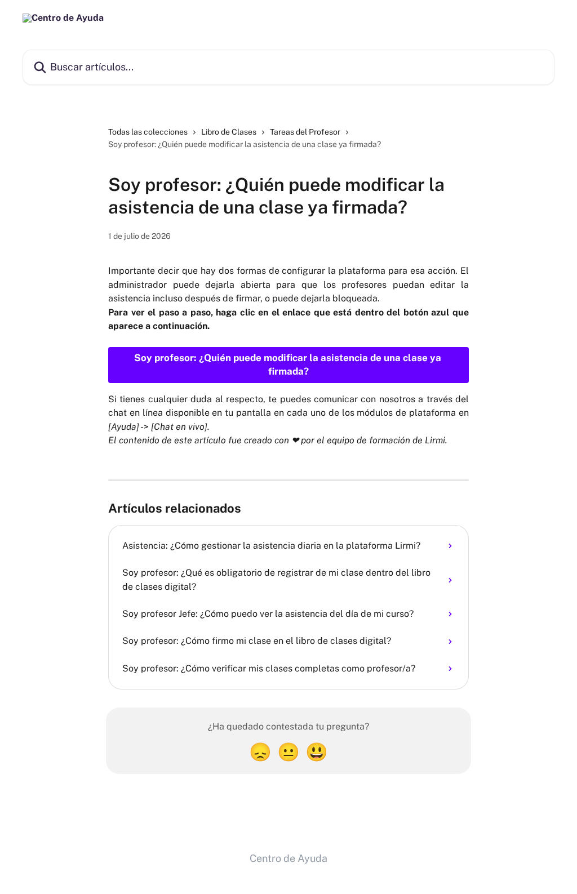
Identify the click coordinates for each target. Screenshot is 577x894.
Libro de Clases (228, 131)
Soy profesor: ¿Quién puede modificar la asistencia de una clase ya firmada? (288, 364)
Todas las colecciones (148, 131)
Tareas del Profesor (305, 131)
